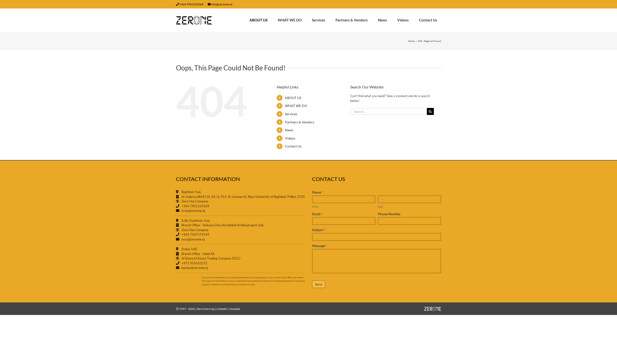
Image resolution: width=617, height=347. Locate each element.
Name (317, 192)
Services (291, 114)
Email (317, 214)
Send (318, 284)
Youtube (234, 309)
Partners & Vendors (299, 122)
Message (319, 246)
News (289, 130)
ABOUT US (293, 98)
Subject (319, 230)
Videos (290, 138)
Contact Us (293, 146)
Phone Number (389, 214)
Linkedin (221, 309)
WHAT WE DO (296, 106)
